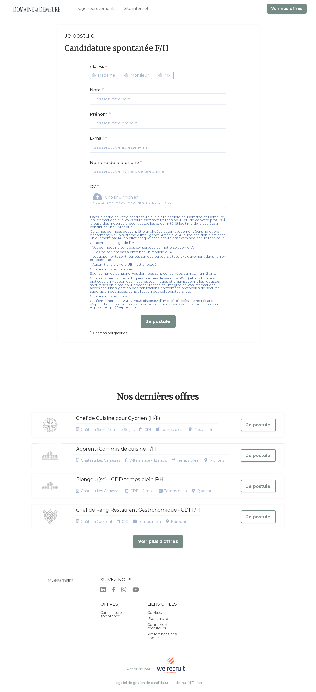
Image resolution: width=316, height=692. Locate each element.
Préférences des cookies (162, 636)
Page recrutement (95, 8)
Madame (106, 75)
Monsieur (140, 75)
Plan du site (157, 618)
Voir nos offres (286, 8)
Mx (168, 75)
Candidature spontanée (111, 614)
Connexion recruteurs (157, 626)
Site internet (136, 8)
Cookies (154, 612)
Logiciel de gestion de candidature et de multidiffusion (158, 683)
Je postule (158, 321)
